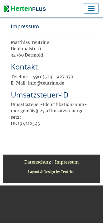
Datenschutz (37, 162)
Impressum (67, 162)
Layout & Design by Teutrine (51, 172)
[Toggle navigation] (91, 8)
